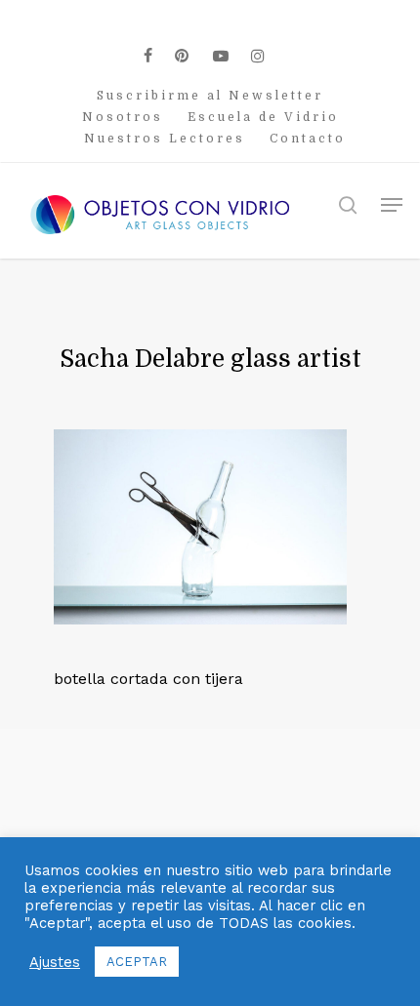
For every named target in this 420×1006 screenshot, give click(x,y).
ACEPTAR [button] (136, 961)
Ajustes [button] (54, 962)
